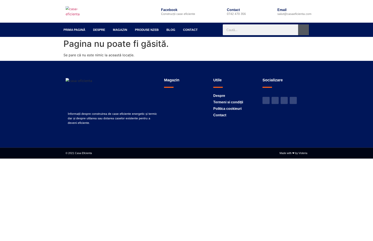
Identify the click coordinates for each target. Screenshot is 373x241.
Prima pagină (74, 30)
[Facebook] (154, 11)
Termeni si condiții (228, 102)
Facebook (169, 10)
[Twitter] (266, 100)
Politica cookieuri (227, 108)
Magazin (120, 30)
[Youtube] (284, 100)
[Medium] (293, 100)
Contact (190, 30)
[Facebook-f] (275, 100)
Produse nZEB (147, 30)
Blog (170, 30)
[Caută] (303, 29)
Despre (99, 30)
